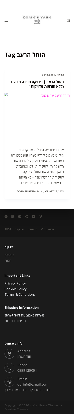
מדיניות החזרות (15, 320)
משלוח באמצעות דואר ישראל (24, 315)
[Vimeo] (40, 216)
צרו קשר (19, 229)
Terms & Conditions (20, 294)
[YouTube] (33, 216)
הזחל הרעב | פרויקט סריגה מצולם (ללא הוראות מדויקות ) (37, 84)
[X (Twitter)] (12, 216)
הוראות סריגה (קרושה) (53, 74)
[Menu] (6, 20)
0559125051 (27, 370)
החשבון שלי (47, 229)
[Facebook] (6, 216)
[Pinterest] (26, 216)
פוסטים (9, 255)
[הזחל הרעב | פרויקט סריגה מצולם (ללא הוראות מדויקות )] (37, 117)
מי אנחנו (32, 229)
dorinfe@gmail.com (32, 384)
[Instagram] (19, 216)
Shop (8, 229)
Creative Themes (16, 409)
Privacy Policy (15, 283)
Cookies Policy (16, 289)
